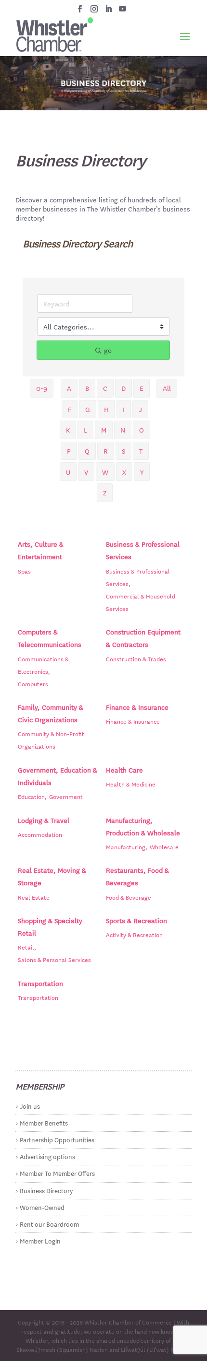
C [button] (105, 388)
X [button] (124, 472)
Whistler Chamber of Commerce (128, 1321)
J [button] (140, 409)
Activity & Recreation (134, 934)
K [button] (68, 429)
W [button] (105, 472)
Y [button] (141, 472)
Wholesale (164, 846)
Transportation (40, 983)
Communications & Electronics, (43, 665)
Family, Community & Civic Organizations (50, 713)
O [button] (141, 429)
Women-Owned (42, 1207)
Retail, (27, 946)
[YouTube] (122, 11)
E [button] (141, 388)
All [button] (167, 388)
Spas (24, 570)
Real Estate (34, 897)
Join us (30, 1106)
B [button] (87, 388)
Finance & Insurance (137, 707)
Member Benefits (44, 1122)
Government (66, 796)
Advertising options (47, 1156)
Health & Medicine (130, 783)
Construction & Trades (136, 658)
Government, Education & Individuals (57, 775)
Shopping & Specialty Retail (50, 926)
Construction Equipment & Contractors (143, 637)
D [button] (123, 388)
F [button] (69, 409)
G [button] (87, 409)
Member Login (40, 1240)
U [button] (68, 472)
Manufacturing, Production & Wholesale (143, 826)
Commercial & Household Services (140, 602)
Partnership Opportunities (57, 1139)
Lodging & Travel (43, 820)
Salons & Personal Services (54, 959)
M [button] (103, 429)
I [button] (124, 409)
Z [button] (104, 492)
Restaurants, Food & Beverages (137, 876)
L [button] (85, 429)
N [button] (122, 429)
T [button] (140, 451)
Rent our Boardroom (49, 1224)
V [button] (86, 472)
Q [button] (87, 451)
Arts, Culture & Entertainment (41, 550)
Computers (33, 683)
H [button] (106, 409)
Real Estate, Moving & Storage (52, 876)
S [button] (123, 451)
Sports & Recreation (136, 920)
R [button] (106, 451)
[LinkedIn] (108, 11)
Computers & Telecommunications (49, 637)
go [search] (108, 350)
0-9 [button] (41, 388)
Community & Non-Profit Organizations (51, 739)
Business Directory (46, 1190)
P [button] (69, 451)
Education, (32, 796)
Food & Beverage (128, 897)
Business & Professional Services (143, 550)
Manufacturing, (126, 846)
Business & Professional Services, (138, 577)
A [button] (69, 388)
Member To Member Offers (57, 1173)
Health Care (124, 769)
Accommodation (40, 834)
